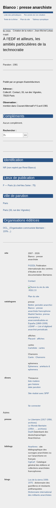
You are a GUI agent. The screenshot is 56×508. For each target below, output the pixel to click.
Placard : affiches (36, 339)
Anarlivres (32, 447)
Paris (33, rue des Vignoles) (16, 210)
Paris (5, 203)
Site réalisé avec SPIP (38, 393)
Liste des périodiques (12, 15)
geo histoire (33, 384)
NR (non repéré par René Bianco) (19, 167)
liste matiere (34, 381)
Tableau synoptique (41, 19)
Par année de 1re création (34, 15)
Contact (31, 281)
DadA (30, 432)
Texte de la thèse (11, 19)
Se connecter (34, 406)
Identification (13, 160)
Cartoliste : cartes (36, 348)
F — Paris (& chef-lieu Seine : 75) (19, 185)
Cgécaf (31, 462)
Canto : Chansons (36, 357)
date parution (34, 387)
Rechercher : (9, 130)
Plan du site (25, 19)
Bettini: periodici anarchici (40, 305)
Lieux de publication (18, 178)
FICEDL (31, 265)
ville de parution (15, 196)
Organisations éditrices (21, 220)
